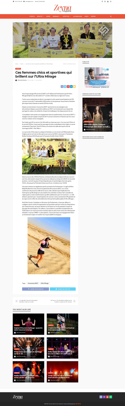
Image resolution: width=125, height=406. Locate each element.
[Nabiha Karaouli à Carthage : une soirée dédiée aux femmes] (28, 371)
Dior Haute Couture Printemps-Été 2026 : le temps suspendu (97, 125)
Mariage (56, 16)
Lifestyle (66, 16)
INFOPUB (78, 403)
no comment (39, 80)
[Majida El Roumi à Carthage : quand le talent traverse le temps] (28, 324)
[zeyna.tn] (18, 397)
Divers (93, 16)
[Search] (110, 16)
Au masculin (77, 16)
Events (32, 16)
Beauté (39, 16)
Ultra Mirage (44, 283)
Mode (48, 16)
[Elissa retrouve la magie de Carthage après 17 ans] (28, 348)
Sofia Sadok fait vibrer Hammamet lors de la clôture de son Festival (61, 353)
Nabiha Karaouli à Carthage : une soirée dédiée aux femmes (26, 377)
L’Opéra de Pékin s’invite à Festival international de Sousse (61, 329)
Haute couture (89, 121)
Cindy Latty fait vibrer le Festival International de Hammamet (60, 377)
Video (86, 16)
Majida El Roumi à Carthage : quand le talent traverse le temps (28, 329)
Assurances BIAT (33, 283)
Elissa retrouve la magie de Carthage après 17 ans (28, 353)
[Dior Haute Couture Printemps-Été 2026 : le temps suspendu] (97, 115)
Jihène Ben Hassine (20, 332)
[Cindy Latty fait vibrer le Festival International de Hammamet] (62, 371)
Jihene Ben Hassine (22, 80)
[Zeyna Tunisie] (62, 8)
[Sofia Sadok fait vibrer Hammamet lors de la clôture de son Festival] (62, 348)
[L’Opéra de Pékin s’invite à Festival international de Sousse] (62, 324)
